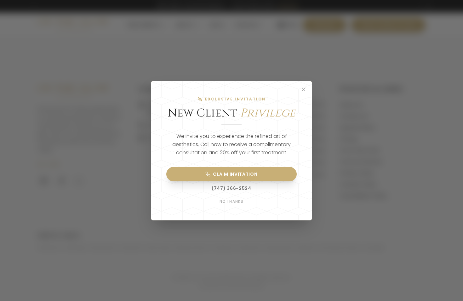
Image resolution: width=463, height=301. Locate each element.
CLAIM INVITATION (235, 174)
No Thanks (232, 201)
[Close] (303, 89)
